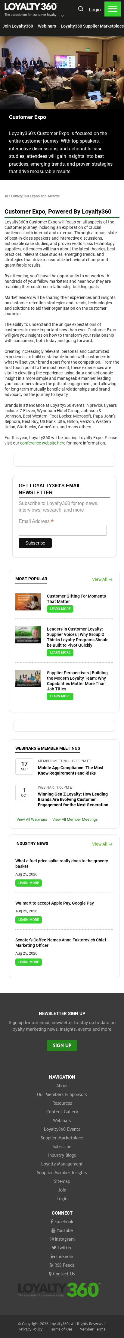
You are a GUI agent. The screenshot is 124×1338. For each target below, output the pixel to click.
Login (95, 10)
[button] (62, 16)
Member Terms (92, 1329)
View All (99, 579)
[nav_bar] (112, 9)
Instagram (65, 1239)
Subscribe (62, 1146)
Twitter (64, 1247)
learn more (60, 609)
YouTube (65, 1230)
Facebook (63, 1221)
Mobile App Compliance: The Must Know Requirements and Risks (71, 770)
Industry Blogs (62, 1155)
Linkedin (64, 1256)
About (62, 1085)
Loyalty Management (62, 1163)
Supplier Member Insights (62, 1172)
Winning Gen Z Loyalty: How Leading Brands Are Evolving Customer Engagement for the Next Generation (73, 799)
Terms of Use (61, 1329)
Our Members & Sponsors (62, 1094)
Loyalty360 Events (62, 1129)
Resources (62, 1103)
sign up (62, 1045)
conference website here (42, 443)
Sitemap (62, 1181)
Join (62, 1189)
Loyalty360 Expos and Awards (35, 196)
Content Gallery (62, 1111)
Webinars (47, 26)
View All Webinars (32, 819)
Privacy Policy (30, 1329)
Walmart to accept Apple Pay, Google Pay (54, 903)
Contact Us (64, 1273)
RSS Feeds (64, 1265)
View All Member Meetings (75, 819)
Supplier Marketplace (62, 1137)
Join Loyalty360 (17, 26)
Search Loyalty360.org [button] (80, 9)
